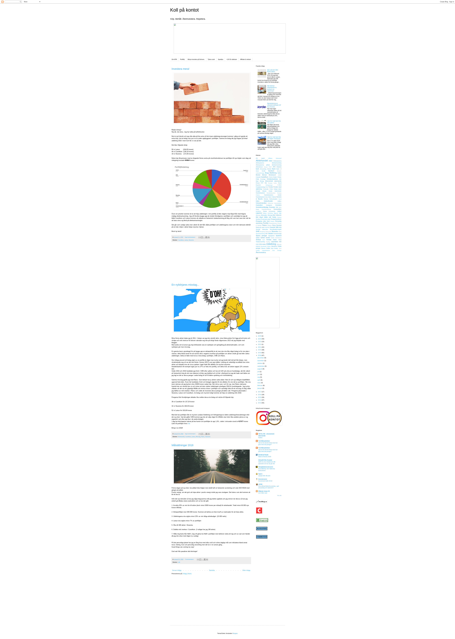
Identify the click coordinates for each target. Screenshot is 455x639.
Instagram (269, 205)
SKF (266, 233)
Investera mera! (180, 68)
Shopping (262, 231)
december (260, 358)
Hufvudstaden (273, 199)
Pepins (272, 221)
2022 (260, 344)
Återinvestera (261, 252)
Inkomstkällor (277, 203)
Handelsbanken (260, 193)
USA (257, 244)
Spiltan (258, 237)
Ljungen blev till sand (264, 475)
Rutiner (260, 437)
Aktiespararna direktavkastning (268, 163)
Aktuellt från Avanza (265, 460)
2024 (260, 339)
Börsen (264, 175)
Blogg (267, 173)
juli (258, 371)
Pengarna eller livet (263, 221)
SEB (277, 227)
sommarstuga (277, 233)
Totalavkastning (260, 241)
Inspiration (259, 205)
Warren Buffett (265, 248)
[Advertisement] (211, 263)
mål (179, 562)
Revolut (278, 225)
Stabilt (272, 237)
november (260, 360)
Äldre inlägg (246, 570)
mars (259, 383)
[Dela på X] (204, 237)
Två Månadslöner (264, 441)
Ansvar (266, 167)
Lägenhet (259, 213)
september (261, 366)
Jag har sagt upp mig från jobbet (274, 121)
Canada (258, 177)
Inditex (279, 201)
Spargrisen (271, 235)
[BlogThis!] (202, 237)
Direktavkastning (272, 179)
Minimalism (264, 215)
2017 (260, 392)
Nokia (274, 217)
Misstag (198, 436)
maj (258, 377)
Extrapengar (269, 185)
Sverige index (271, 239)
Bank (273, 169)
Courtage (263, 179)
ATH (274, 167)
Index (257, 201)
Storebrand (278, 237)
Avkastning (263, 169)
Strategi (258, 239)
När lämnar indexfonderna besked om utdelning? (272, 88)
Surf (263, 239)
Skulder (270, 233)
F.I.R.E (279, 185)
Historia (266, 199)
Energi (257, 183)
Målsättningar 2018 (182, 445)
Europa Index (272, 183)
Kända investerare (269, 211)
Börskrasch (272, 175)
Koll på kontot (184, 10)
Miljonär (276, 213)
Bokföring (273, 173)
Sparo (260, 474)
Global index (277, 189)
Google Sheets (261, 191)
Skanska (191, 240)
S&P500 (267, 227)
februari (260, 385)
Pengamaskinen (276, 219)
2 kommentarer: (189, 559)
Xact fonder (274, 248)
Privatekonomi (273, 223)
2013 (260, 403)
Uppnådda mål (276, 242)
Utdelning (271, 244)
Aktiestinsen (259, 167)
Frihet (271, 189)
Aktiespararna (277, 161)
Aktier (271, 161)
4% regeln (260, 158)
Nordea (279, 217)
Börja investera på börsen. (196, 59)
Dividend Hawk (263, 455)
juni (258, 374)
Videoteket (274, 246)
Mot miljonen (277, 215)
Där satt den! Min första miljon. (272, 70)
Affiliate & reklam (245, 59)
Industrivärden (261, 203)
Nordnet (258, 219)
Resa (274, 225)
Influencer (270, 203)
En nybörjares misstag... (185, 284)
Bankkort (271, 171)
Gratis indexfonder (275, 191)
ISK (277, 207)
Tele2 (279, 239)
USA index (262, 244)
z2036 (260, 484)
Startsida (212, 570)
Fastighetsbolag (260, 187)
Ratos (203, 436)
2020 (260, 350)
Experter (258, 185)
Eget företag (260, 181)
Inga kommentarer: (190, 237)
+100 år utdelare (231, 59)
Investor (272, 207)
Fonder (270, 187)
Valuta (269, 246)
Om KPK (174, 59)
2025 (260, 336)
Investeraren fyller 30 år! (265, 481)
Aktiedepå (278, 158)
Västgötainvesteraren (265, 467)
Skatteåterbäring (260, 233)
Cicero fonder (273, 177)
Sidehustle (268, 231)
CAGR (279, 175)
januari (259, 388)
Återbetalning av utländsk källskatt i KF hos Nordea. (274, 105)
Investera (278, 205)
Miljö (280, 213)
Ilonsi (280, 199)
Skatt (280, 231)
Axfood (269, 169)
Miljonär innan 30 (264, 491)
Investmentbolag (262, 207)
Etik (266, 183)
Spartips (220, 59)
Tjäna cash (211, 59)
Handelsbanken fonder (272, 195)
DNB (280, 179)
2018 (260, 355)
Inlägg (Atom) (187, 573)
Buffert (279, 173)
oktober (260, 363)
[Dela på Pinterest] (208, 237)
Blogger (234, 633)
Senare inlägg (176, 570)
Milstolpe (258, 215)
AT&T (270, 167)
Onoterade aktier (266, 219)
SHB (257, 231)
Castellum (181, 240)
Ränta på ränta (260, 227)
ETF (262, 183)
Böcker (258, 175)
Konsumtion (277, 209)
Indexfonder (268, 201)
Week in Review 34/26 (264, 456)
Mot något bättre (262, 217)
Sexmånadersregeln (275, 229)
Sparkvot (278, 235)
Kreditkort (258, 211)
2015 (260, 397)
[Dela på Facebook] (206, 237)
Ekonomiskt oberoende (273, 181)
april (259, 380)
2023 (260, 341)
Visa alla (279, 495)
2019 (260, 353)
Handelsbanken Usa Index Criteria (266, 197)
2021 (260, 347)
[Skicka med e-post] (199, 237)
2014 (260, 400)
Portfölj (182, 59)
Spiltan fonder (265, 237)
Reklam (270, 225)
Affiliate (270, 158)
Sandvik (272, 227)
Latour (186, 240)
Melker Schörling (268, 213)
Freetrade (265, 189)
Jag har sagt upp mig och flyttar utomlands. (274, 137)
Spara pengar (261, 235)
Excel (279, 183)
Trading (268, 241)
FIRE (266, 187)
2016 (260, 394)
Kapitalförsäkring (266, 209)
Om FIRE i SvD (262, 493)
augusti (260, 369)
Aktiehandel (181, 436)
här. (189, 423)
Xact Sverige (276, 250)
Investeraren (262, 479)
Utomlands (263, 246)
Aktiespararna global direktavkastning (268, 165)
